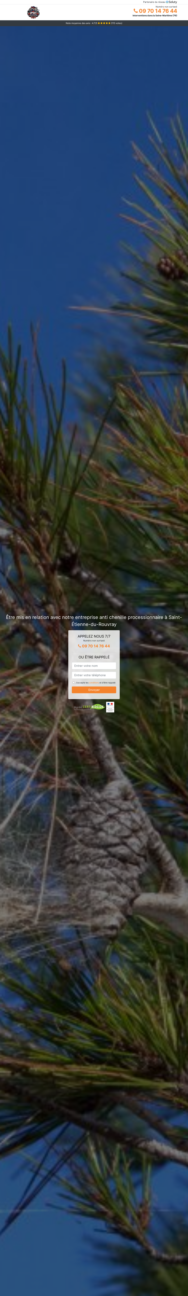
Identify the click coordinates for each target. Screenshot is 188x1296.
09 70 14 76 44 (157, 11)
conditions (94, 682)
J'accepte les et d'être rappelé (95, 682)
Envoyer (94, 690)
